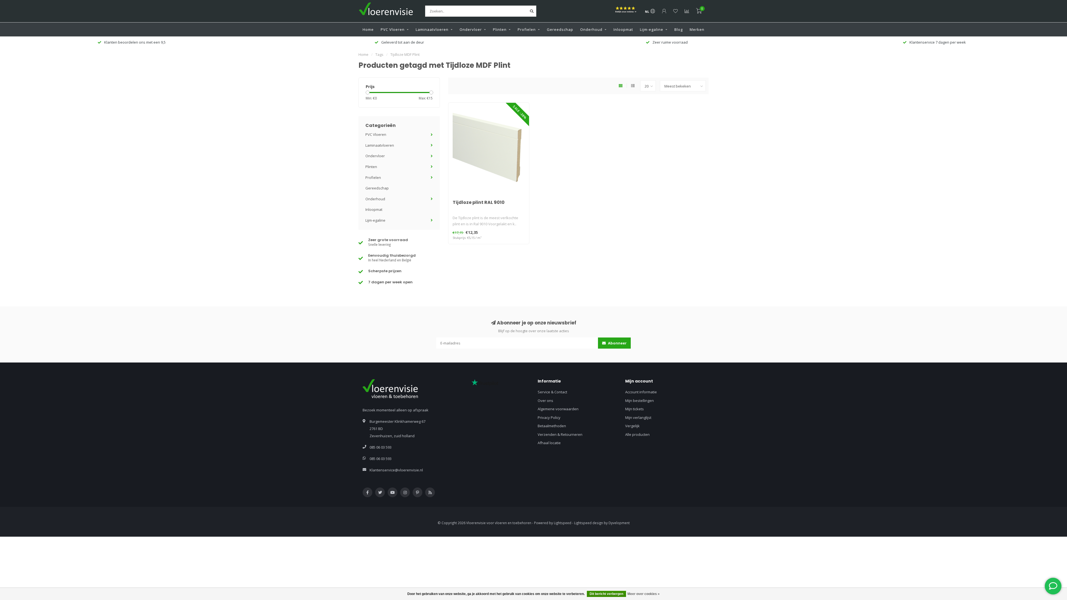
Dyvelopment (619, 523)
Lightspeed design (588, 523)
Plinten (500, 29)
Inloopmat (623, 29)
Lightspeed (562, 523)
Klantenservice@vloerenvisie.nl (396, 470)
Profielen (527, 29)
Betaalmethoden (552, 425)
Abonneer (617, 343)
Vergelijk (632, 425)
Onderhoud (591, 29)
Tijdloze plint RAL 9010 (479, 202)
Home (368, 29)
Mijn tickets (634, 408)
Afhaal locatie (549, 442)
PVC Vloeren (393, 29)
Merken (697, 29)
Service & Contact (552, 391)
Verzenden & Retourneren (560, 434)
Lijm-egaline (651, 29)
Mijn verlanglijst (638, 417)
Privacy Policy (549, 417)
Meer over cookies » (643, 594)
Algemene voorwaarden (558, 408)
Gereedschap (560, 29)
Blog (678, 29)
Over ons (545, 400)
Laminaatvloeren (432, 29)
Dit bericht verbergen (606, 594)
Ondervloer (471, 29)
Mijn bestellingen (639, 400)
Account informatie (641, 391)
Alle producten (637, 434)
